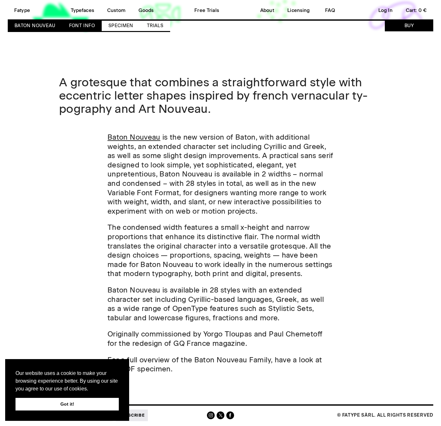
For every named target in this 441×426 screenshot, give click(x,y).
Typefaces (82, 10)
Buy (409, 25)
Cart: (416, 10)
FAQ (330, 10)
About (267, 10)
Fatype (22, 10)
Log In (385, 10)
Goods (146, 10)
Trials (155, 25)
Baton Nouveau (35, 25)
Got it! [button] (67, 404)
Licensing (298, 10)
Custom (116, 10)
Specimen (120, 25)
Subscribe (132, 415)
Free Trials (206, 10)
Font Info (82, 25)
